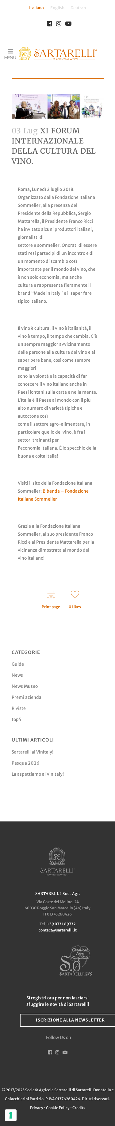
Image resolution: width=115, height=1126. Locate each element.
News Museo (25, 686)
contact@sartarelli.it (58, 930)
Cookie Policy (58, 1107)
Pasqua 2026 (25, 763)
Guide (18, 664)
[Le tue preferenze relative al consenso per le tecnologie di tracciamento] (11, 1115)
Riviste (19, 708)
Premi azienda (26, 697)
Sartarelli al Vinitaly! (32, 752)
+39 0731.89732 (61, 924)
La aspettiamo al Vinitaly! (38, 774)
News (17, 675)
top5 (16, 719)
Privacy (37, 1107)
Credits (78, 1107)
